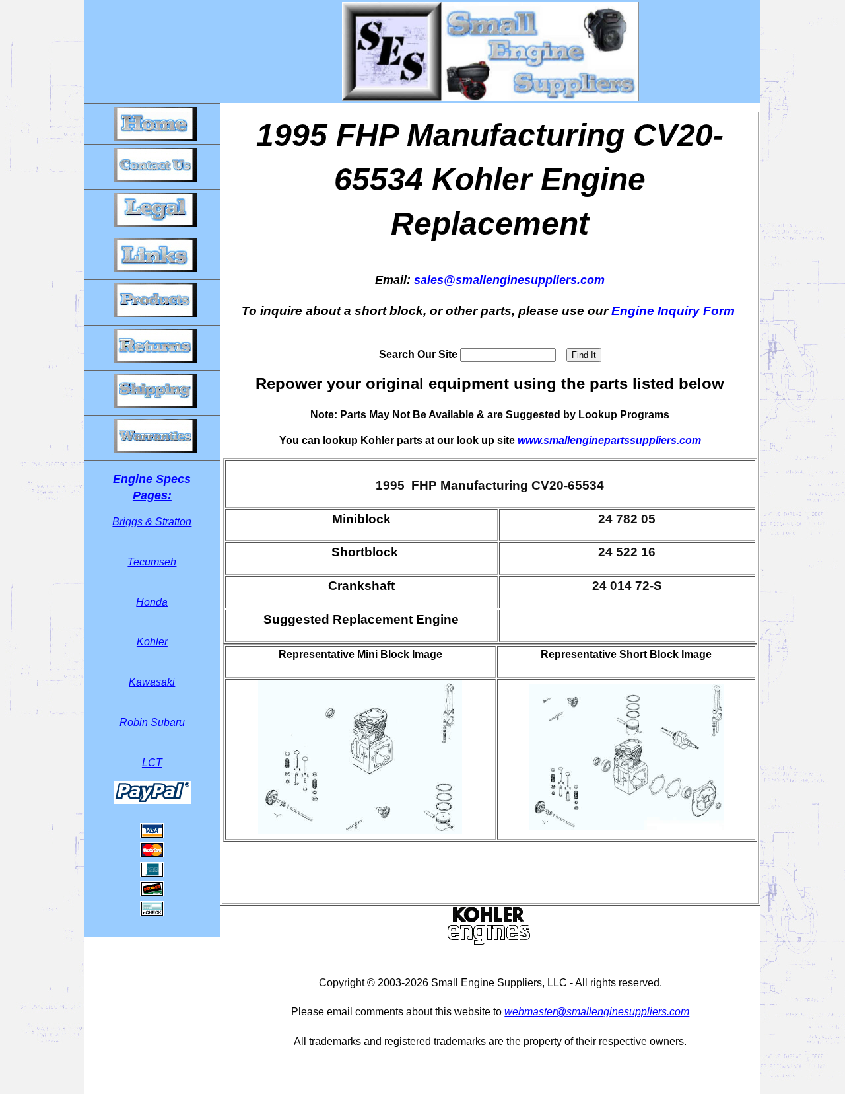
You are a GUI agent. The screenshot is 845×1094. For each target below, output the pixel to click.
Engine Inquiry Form (673, 311)
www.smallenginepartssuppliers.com (609, 440)
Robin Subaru (152, 722)
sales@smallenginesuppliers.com (509, 280)
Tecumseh (151, 561)
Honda (152, 602)
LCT (152, 762)
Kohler (152, 641)
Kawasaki (152, 682)
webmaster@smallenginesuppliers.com (596, 1011)
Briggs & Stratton (151, 521)
